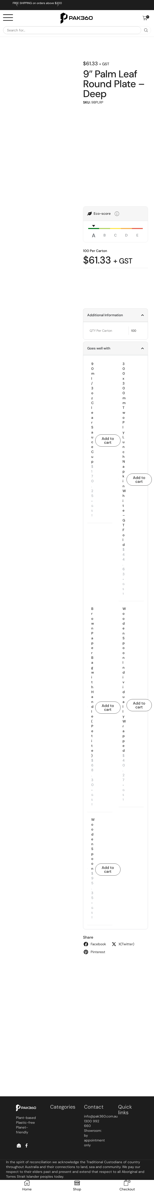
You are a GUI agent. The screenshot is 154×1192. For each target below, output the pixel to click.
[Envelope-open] (19, 1145)
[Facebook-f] (26, 1145)
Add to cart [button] (108, 440)
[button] (145, 18)
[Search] (146, 30)
